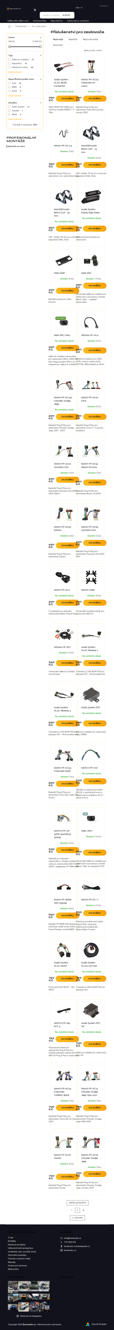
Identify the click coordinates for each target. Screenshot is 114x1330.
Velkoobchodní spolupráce (20, 1248)
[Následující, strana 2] (77, 1210)
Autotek (17, 110)
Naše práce (13, 1269)
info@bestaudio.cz (72, 1238)
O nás (10, 1237)
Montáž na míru (16, 146)
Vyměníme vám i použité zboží (22, 1251)
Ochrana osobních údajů (19, 1258)
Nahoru (79, 1218)
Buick (16, 91)
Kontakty (12, 1241)
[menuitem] (18, 21)
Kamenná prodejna (16, 1244)
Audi (16, 83)
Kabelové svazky (22, 67)
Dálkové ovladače (23, 59)
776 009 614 (70, 1242)
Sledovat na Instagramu (31, 1316)
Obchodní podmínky (17, 1255)
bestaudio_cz (70, 1250)
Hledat (66, 15)
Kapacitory (19, 63)
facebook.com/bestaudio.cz (77, 1246)
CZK (78, 7)
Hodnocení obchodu (17, 1265)
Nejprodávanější (90, 39)
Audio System (20, 107)
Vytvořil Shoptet (98, 1324)
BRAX (16, 114)
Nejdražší (73, 39)
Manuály (12, 1262)
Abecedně (58, 45)
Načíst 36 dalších (77, 1203)
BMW (16, 87)
